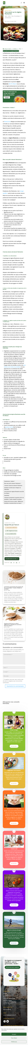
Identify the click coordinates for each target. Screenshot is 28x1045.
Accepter (14, 1034)
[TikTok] (14, 562)
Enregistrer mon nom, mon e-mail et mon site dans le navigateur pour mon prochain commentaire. (13, 681)
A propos (5, 995)
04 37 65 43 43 (7, 1009)
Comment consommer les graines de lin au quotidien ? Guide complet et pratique (14, 498)
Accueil (5, 993)
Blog (4, 997)
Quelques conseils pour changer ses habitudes (12, 488)
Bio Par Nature (13, 84)
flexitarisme (7, 121)
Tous (12, 16)
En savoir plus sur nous (11, 558)
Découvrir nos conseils (12, 967)
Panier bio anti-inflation (9, 998)
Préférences (14, 1041)
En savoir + (14, 746)
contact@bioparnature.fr (9, 1015)
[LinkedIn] (16, 562)
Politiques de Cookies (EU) (9, 1002)
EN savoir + (14, 823)
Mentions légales (7, 1000)
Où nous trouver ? (7, 1003)
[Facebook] (19, 562)
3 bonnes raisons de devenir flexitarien (13, 485)
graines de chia (9, 427)
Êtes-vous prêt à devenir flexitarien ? (12, 483)
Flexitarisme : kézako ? (9, 481)
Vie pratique (17, 16)
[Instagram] (11, 562)
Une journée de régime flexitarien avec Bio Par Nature (14, 492)
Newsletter (6, 495)
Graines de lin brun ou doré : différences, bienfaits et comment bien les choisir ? (13, 502)
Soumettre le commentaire (15, 686)
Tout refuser (14, 1038)
